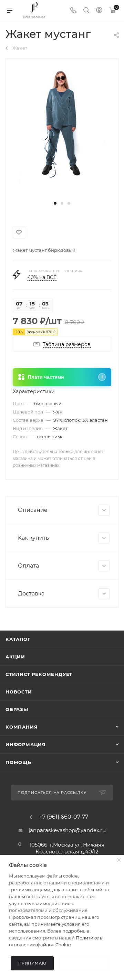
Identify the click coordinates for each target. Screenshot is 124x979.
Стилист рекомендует (39, 674)
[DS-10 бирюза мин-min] (62, 124)
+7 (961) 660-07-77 (63, 817)
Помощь (18, 762)
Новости (19, 692)
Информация (26, 744)
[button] (55, 203)
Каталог (18, 639)
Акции (15, 656)
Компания (22, 727)
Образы (17, 709)
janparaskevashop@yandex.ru (67, 830)
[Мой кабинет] (99, 11)
